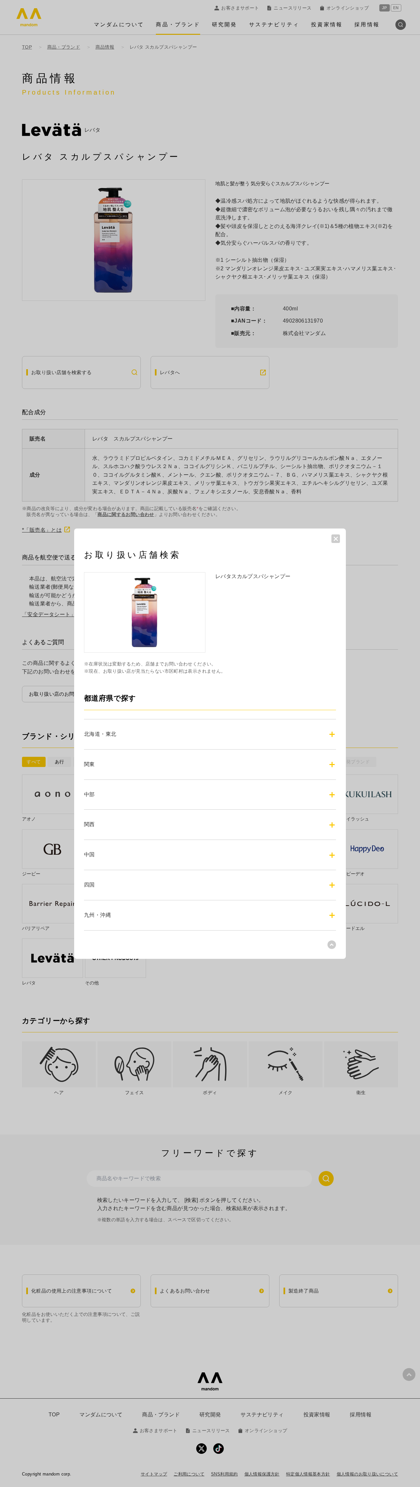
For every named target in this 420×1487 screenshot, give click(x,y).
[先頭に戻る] (331, 944)
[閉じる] (335, 538)
